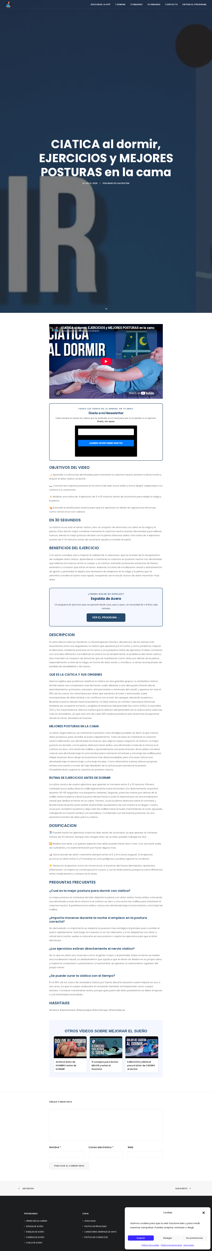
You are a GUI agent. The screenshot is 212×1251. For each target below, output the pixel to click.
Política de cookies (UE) (96, 1237)
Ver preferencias (194, 1238)
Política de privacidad (171, 1245)
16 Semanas (153, 4)
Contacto (171, 4)
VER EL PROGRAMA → (106, 617)
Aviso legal (188, 1245)
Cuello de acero (34, 1242)
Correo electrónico (100, 1147)
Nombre (55, 1147)
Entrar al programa (195, 4)
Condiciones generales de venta (100, 1231)
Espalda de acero (34, 1226)
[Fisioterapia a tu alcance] (8, 4)
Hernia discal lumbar (36, 1221)
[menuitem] (102, 4)
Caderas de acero (35, 1237)
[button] (203, 1212)
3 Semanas (136, 4)
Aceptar (141, 1238)
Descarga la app (100, 4)
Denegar (167, 1238)
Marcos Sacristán (118, 183)
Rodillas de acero (35, 1231)
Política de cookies (150, 1245)
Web (130, 1147)
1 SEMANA (120, 4)
